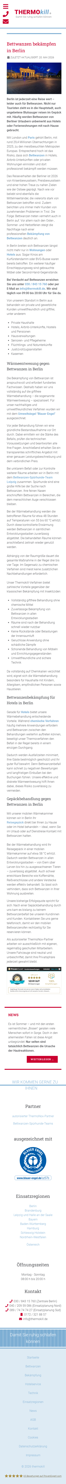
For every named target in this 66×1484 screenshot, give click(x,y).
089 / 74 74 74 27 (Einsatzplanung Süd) (35, 1310)
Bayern (33, 1219)
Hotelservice (33, 1384)
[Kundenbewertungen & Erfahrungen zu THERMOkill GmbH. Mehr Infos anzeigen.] (34, 981)
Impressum (33, 1455)
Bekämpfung (33, 1375)
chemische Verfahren (44, 721)
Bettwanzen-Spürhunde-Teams (33, 1123)
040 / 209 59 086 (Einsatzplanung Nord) (35, 1305)
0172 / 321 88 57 (34, 1314)
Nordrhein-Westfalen (33, 1237)
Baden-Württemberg (33, 1224)
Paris (31, 137)
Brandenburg (33, 1210)
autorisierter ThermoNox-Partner (33, 1116)
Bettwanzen (37, 155)
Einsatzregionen (33, 1402)
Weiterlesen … (42, 1059)
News (33, 1411)
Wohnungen (37, 250)
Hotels (11, 254)
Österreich (33, 1244)
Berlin (33, 1206)
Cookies (33, 1437)
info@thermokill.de (32, 288)
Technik (33, 1393)
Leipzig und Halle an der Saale (33, 1215)
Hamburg (33, 1228)
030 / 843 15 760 (36, 284)
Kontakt (33, 1428)
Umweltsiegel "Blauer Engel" (36, 414)
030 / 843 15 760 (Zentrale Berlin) (35, 1301)
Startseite (33, 1357)
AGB (33, 1419)
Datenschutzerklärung (33, 1446)
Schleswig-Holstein (33, 1233)
